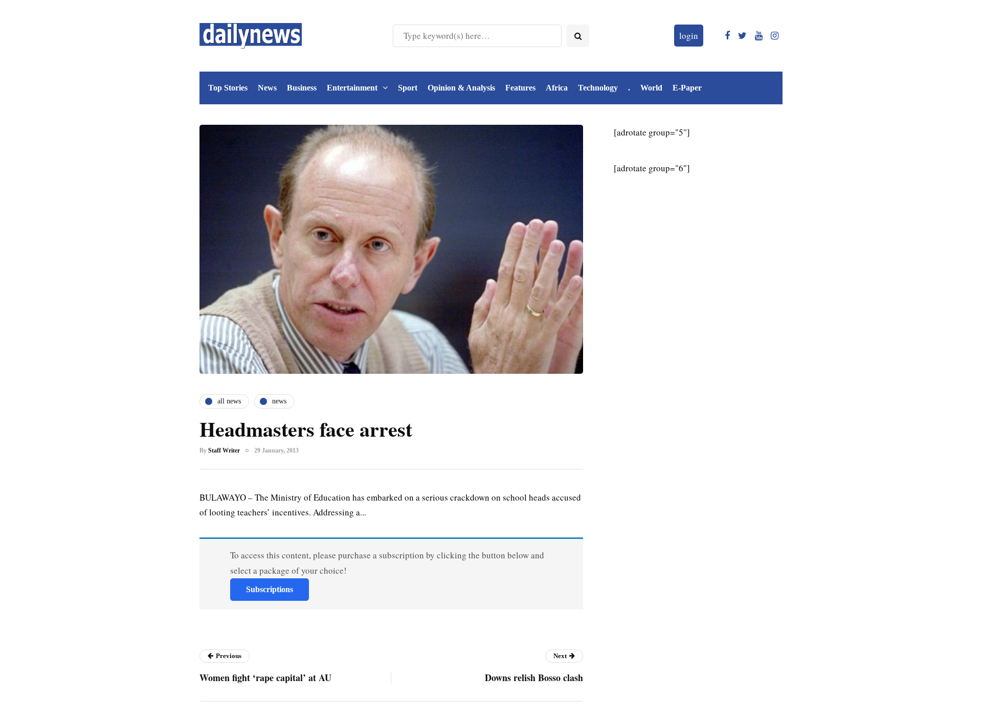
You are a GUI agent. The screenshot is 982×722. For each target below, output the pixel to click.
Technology (598, 87)
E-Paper (687, 87)
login (688, 35)
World (651, 87)
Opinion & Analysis (461, 87)
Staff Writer (224, 450)
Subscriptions (269, 589)
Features (520, 87)
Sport (407, 87)
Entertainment (352, 87)
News (267, 87)
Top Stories (228, 87)
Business (302, 87)
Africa (557, 87)
